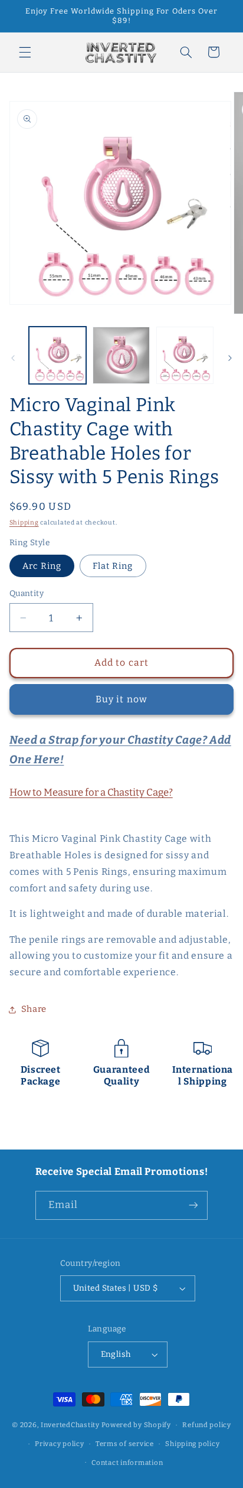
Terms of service (125, 1444)
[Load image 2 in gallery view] (121, 355)
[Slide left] (13, 359)
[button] (24, 52)
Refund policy (206, 1425)
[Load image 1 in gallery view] (57, 355)
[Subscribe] (193, 1205)
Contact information (127, 1462)
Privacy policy (59, 1444)
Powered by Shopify (136, 1425)
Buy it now (121, 699)
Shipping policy (192, 1444)
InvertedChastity (70, 1425)
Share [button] (34, 1009)
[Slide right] (230, 359)
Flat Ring (113, 566)
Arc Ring (41, 566)
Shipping (24, 522)
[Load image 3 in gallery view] (185, 355)
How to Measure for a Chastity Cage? (91, 792)
